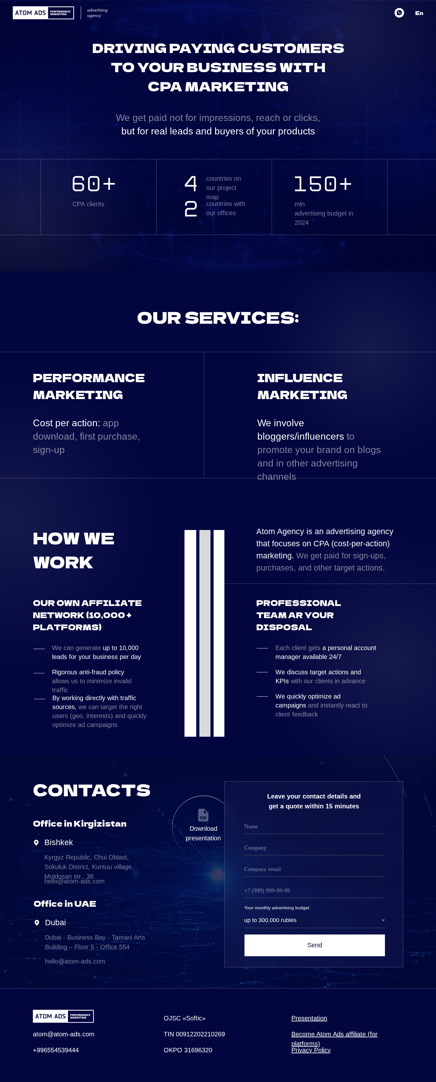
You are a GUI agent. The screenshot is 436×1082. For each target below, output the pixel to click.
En (419, 13)
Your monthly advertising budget (276, 907)
